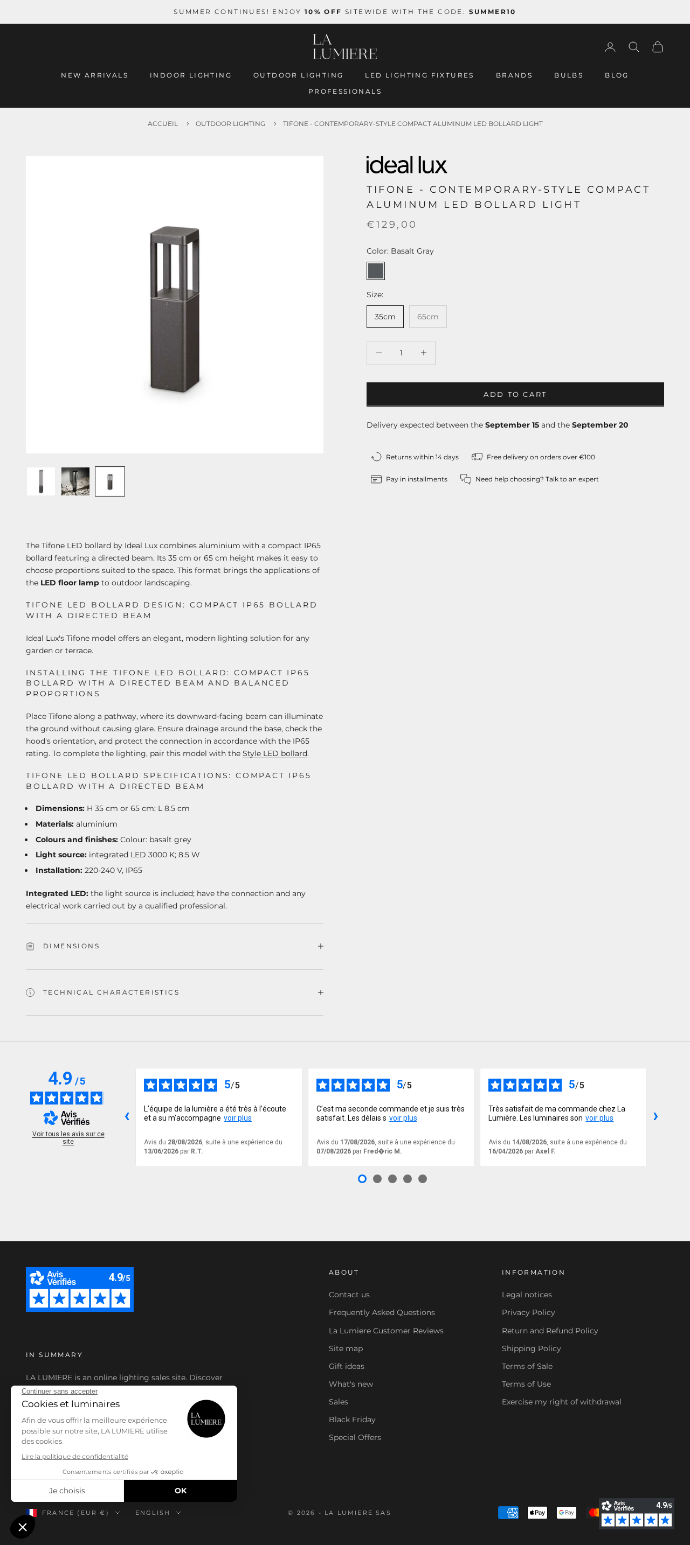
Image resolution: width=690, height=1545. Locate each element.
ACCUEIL (163, 124)
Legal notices (527, 1294)
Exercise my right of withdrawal (562, 1402)
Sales (338, 1402)
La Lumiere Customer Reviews (386, 1331)
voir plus (238, 1118)
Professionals (345, 91)
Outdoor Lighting (298, 75)
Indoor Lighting (191, 75)
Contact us (349, 1294)
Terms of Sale (527, 1366)
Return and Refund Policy (550, 1331)
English (152, 1512)
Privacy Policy (528, 1312)
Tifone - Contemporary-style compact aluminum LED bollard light (413, 124)
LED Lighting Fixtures (419, 75)
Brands (514, 75)
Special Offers (355, 1437)
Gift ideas (346, 1366)
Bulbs (568, 75)
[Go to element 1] (41, 481)
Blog (617, 75)
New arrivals (94, 75)
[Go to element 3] (110, 481)
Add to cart (515, 393)
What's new (351, 1384)
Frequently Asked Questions (382, 1312)
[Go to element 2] (75, 481)
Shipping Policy (531, 1348)
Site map (346, 1348)
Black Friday (352, 1419)
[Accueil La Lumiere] (345, 47)
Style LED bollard (275, 753)
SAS (383, 1512)
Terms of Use (526, 1384)
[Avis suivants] (655, 1117)
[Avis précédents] (126, 1117)
